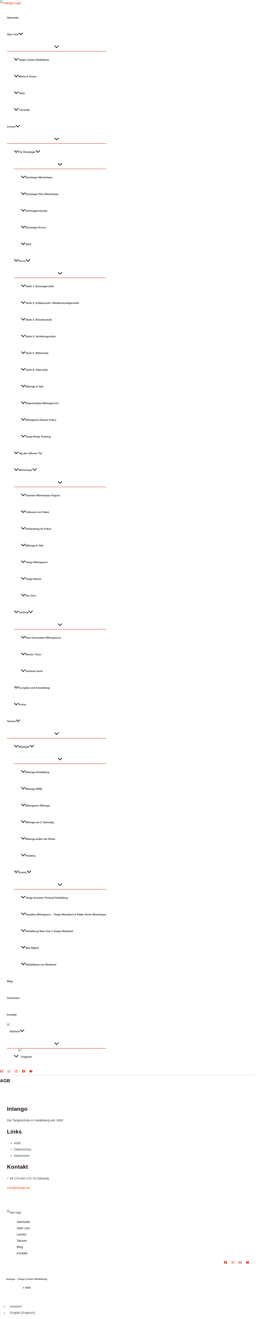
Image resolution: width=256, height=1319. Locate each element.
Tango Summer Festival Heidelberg (46, 897)
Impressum (21, 1155)
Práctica (30, 855)
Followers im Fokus (37, 512)
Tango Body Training (38, 436)
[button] (20, 34)
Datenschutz (22, 1149)
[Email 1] (1, 1072)
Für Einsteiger (27, 151)
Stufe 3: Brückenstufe (38, 319)
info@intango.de (18, 1188)
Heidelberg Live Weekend (40, 964)
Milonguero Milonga (37, 805)
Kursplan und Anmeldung (34, 687)
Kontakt (12, 1014)
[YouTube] (30, 1072)
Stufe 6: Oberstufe (36, 369)
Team (21, 93)
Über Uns (12, 34)
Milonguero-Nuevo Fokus (40, 419)
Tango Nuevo (33, 578)
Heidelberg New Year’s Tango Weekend (49, 930)
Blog (10, 981)
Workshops (25, 469)
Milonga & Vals (34, 386)
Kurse (22, 260)
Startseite (13, 17)
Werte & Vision (27, 76)
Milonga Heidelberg (37, 771)
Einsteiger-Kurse (35, 227)
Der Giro (30, 595)
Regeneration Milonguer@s (42, 403)
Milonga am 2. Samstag (39, 822)
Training (23, 612)
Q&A (28, 244)
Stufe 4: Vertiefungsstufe (40, 336)
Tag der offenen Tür (30, 453)
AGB (17, 1143)
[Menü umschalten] (56, 47)
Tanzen (11, 721)
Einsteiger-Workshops (39, 177)
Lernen (11, 126)
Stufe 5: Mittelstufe (36, 353)
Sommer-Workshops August (42, 495)
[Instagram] (16, 1072)
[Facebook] (23, 1072)
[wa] (8, 1072)
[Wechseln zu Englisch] (60, 1056)
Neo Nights (32, 947)
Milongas (24, 746)
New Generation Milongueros (43, 637)
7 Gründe (24, 109)
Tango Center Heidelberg (33, 59)
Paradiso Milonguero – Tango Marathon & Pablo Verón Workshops (65, 914)
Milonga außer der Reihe (40, 838)
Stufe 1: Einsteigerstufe (39, 286)
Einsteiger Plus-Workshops (42, 194)
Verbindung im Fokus (38, 528)
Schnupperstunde (36, 210)
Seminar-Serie (34, 671)
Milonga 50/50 (33, 788)
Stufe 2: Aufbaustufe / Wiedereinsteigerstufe (52, 302)
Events (22, 872)
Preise (22, 704)
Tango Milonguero (36, 562)
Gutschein (13, 997)
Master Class (33, 654)
